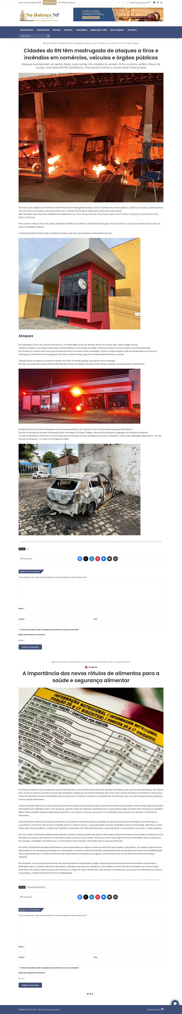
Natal (35, 214)
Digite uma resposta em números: (32, 635)
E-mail (22, 619)
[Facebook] (79, 558)
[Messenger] (103, 558)
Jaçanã (111, 214)
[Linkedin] (91, 558)
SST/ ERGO (132, 30)
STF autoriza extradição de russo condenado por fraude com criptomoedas (87, 2)
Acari (73, 214)
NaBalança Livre (99, 30)
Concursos (81, 30)
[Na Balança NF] (39, 15)
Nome (22, 608)
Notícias (68, 30)
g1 (27, 549)
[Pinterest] (97, 558)
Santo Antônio (146, 214)
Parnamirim (134, 214)
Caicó (78, 214)
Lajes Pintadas (121, 214)
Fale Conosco (117, 30)
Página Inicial (27, 30)
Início (47, 43)
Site (95, 619)
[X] (85, 558)
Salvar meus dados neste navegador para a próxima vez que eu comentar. (50, 630)
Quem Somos (43, 30)
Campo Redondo (89, 214)
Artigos (57, 30)
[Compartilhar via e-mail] (109, 558)
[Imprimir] (115, 558)
